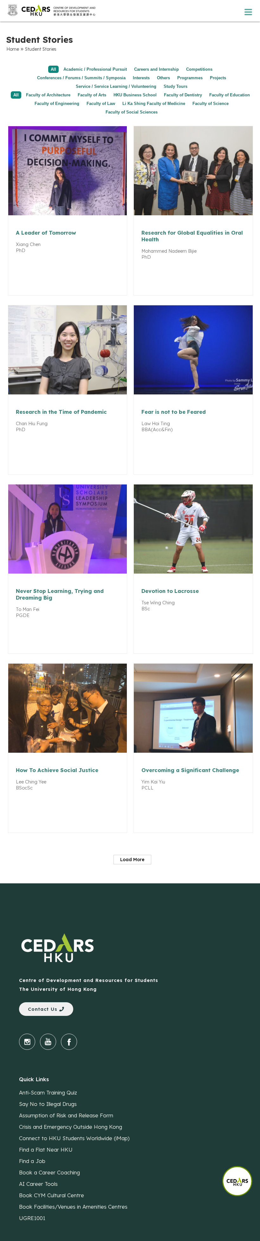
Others (163, 77)
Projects (218, 77)
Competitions (199, 69)
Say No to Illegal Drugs (48, 1104)
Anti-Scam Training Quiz (48, 1092)
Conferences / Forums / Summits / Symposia (81, 77)
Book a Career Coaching (49, 1172)
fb (69, 1042)
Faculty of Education (229, 95)
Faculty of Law (101, 103)
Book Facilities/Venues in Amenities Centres (73, 1206)
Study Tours (175, 86)
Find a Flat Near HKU (46, 1149)
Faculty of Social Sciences (132, 112)
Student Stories (40, 49)
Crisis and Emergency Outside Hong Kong (70, 1126)
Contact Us (43, 1009)
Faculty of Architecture (48, 95)
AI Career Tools (38, 1183)
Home (12, 49)
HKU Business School (135, 95)
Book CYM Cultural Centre (51, 1195)
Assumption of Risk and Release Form (66, 1115)
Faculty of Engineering (57, 103)
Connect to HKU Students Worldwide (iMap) (74, 1138)
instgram (27, 1042)
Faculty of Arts (92, 95)
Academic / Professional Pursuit (95, 69)
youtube (48, 1042)
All (53, 69)
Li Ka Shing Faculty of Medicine (153, 103)
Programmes (190, 77)
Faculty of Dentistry (183, 95)
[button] (241, 1178)
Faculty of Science (210, 103)
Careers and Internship (156, 69)
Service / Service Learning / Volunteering (116, 86)
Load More (132, 859)
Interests (141, 77)
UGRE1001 (32, 1218)
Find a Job (32, 1161)
